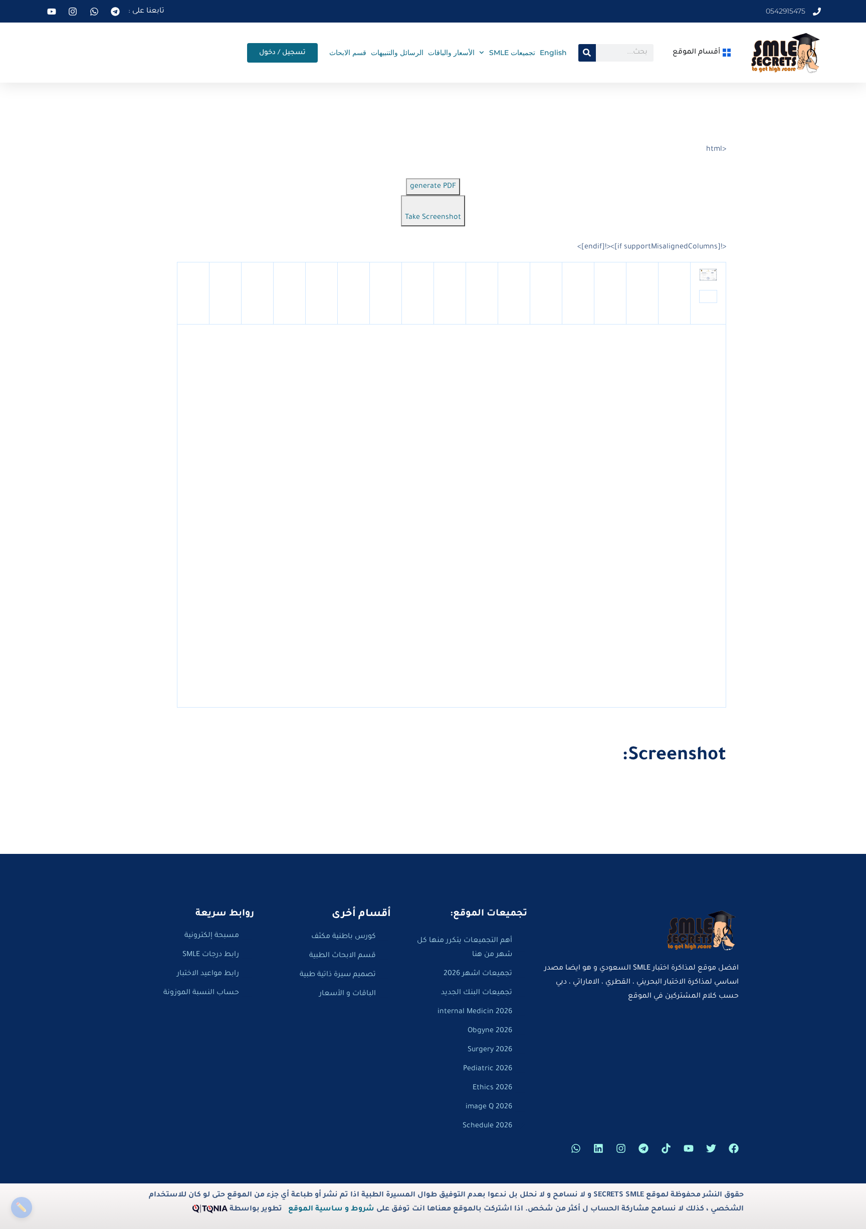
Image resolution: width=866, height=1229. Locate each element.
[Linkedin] (598, 1148)
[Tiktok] (666, 1148)
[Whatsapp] (576, 1148)
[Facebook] (734, 1148)
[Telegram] (643, 1148)
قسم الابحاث (347, 52)
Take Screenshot (433, 218)
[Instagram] (621, 1148)
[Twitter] (711, 1148)
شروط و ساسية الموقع (331, 1209)
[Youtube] (689, 1148)
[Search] (587, 53)
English (553, 52)
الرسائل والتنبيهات (397, 52)
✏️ (21, 1207)
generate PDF (433, 187)
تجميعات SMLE (512, 52)
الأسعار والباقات (451, 52)
